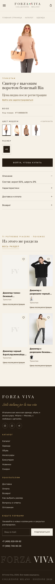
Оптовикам (7, 507)
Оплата (5, 488)
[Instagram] (5, 425)
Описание (7, 176)
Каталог (29, 18)
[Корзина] (51, 5)
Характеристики (10, 188)
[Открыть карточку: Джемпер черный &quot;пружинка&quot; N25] (15, 340)
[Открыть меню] (4, 5)
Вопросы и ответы (11, 502)
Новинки (6, 464)
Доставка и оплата (11, 196)
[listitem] (6, 130)
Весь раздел (10, 246)
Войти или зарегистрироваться (17, 100)
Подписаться (42, 532)
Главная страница (12, 18)
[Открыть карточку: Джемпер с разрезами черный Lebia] (41, 282)
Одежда (41, 18)
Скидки (6, 469)
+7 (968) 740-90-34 (11, 546)
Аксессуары (8, 455)
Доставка (7, 484)
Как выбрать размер (12, 498)
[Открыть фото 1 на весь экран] (27, 48)
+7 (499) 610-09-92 (11, 541)
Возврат (6, 205)
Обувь (5, 450)
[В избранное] (23, 259)
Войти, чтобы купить (27, 162)
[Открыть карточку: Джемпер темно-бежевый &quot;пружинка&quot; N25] (15, 282)
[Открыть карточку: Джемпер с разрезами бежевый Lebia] (41, 340)
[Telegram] (19, 425)
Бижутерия (8, 460)
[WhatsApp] (12, 425)
